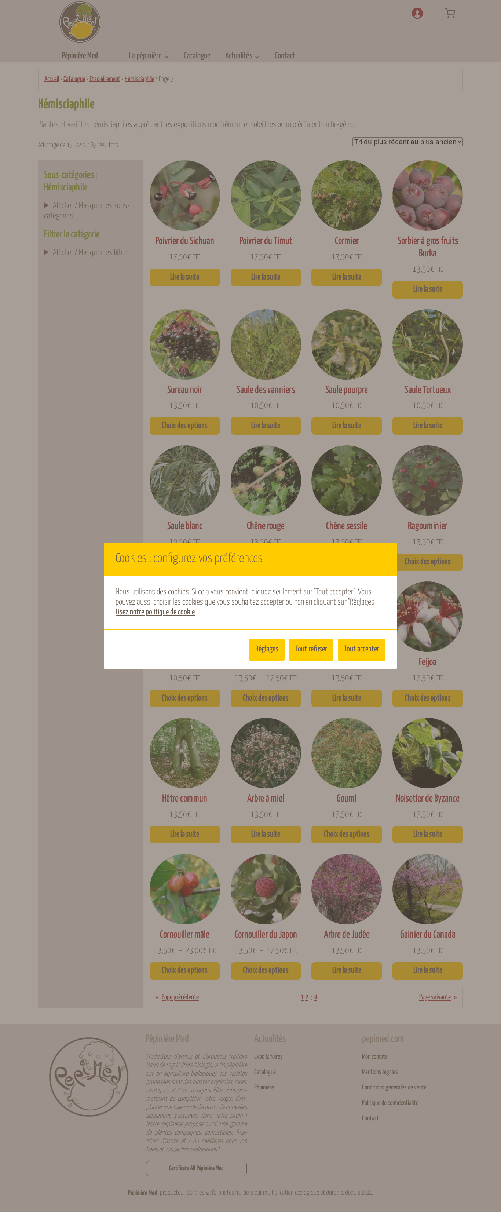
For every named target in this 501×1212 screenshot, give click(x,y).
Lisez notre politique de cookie (155, 612)
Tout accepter (361, 649)
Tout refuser (311, 649)
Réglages (266, 649)
